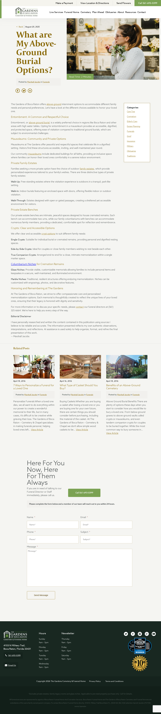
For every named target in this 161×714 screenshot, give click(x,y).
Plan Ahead (98, 12)
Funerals (46, 82)
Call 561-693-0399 (147, 3)
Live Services (56, 12)
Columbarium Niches (23, 264)
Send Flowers (124, 3)
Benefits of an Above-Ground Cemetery (123, 387)
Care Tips (131, 111)
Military (130, 146)
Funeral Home (71, 12)
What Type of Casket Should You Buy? (79, 387)
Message (32, 546)
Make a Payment (64, 3)
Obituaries (110, 12)
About (121, 12)
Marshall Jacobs (33, 82)
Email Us (12, 665)
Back (21, 26)
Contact (141, 12)
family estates (87, 168)
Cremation (131, 116)
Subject (85, 531)
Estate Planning (133, 126)
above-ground (54, 104)
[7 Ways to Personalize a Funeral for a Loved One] (34, 367)
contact (80, 306)
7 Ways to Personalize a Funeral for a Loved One (33, 387)
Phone (31, 531)
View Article (37, 429)
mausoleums (34, 153)
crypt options (48, 233)
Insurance (131, 141)
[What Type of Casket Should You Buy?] (80, 367)
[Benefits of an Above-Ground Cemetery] (126, 367)
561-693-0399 (14, 655)
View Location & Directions (94, 3)
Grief (129, 136)
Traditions (131, 156)
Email (84, 517)
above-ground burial (39, 122)
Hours (42, 633)
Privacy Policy (95, 681)
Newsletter (68, 633)
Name (31, 517)
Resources (130, 12)
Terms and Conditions (114, 681)
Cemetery (86, 12)
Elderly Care (132, 121)
